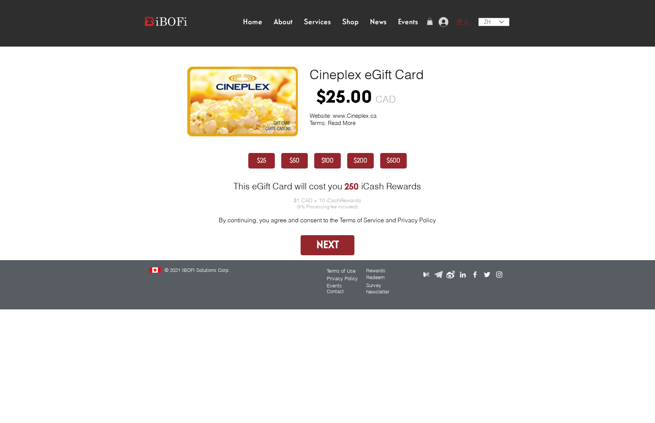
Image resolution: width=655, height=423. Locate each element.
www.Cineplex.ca (354, 115)
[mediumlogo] (426, 274)
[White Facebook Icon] (475, 274)
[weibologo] (451, 274)
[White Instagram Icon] (499, 274)
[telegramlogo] (438, 274)
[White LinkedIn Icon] (463, 274)
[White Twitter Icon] (487, 274)
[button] (430, 21)
